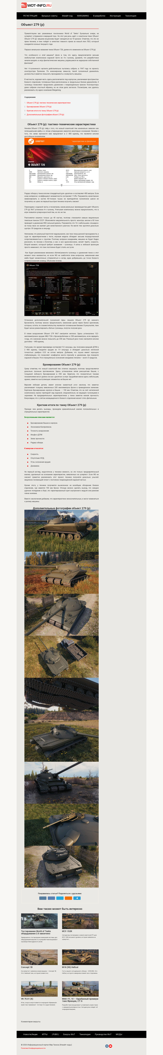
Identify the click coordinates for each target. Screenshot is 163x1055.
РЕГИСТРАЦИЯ (30, 16)
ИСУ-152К (67, 931)
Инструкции (115, 16)
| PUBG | (55, 1034)
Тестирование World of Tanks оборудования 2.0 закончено (36, 932)
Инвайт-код (67, 16)
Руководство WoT (103, 1034)
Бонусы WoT (69, 1034)
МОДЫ (119, 1034)
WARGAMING (83, 16)
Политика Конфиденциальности (33, 1048)
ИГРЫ (44, 1034)
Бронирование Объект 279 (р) (39, 107)
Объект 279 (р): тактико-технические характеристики (48, 103)
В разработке (99, 16)
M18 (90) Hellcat (70, 967)
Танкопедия (130, 16)
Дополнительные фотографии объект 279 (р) (45, 115)
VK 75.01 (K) (27, 999)
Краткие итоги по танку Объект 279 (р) (43, 111)
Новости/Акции (30, 1034)
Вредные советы (50, 16)
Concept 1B (26, 967)
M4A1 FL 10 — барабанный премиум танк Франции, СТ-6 (80, 1000)
